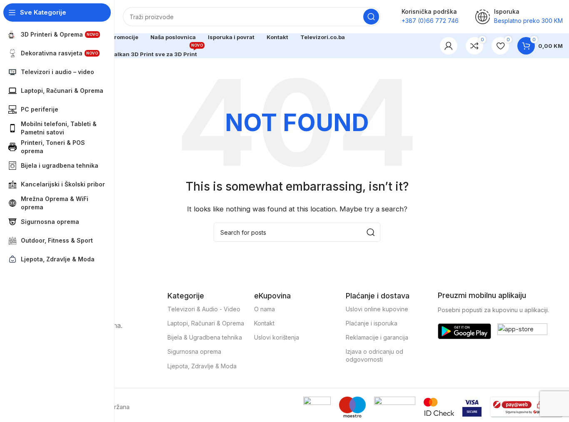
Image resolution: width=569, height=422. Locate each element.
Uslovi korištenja (276, 337)
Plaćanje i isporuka (371, 323)
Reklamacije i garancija (377, 337)
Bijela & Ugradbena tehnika (204, 337)
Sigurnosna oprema (194, 351)
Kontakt (264, 323)
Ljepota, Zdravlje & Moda (202, 366)
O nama (264, 309)
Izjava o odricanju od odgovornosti (374, 355)
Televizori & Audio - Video (203, 309)
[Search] (371, 17)
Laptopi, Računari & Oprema (205, 323)
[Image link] (464, 331)
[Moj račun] (449, 45)
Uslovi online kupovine (377, 309)
